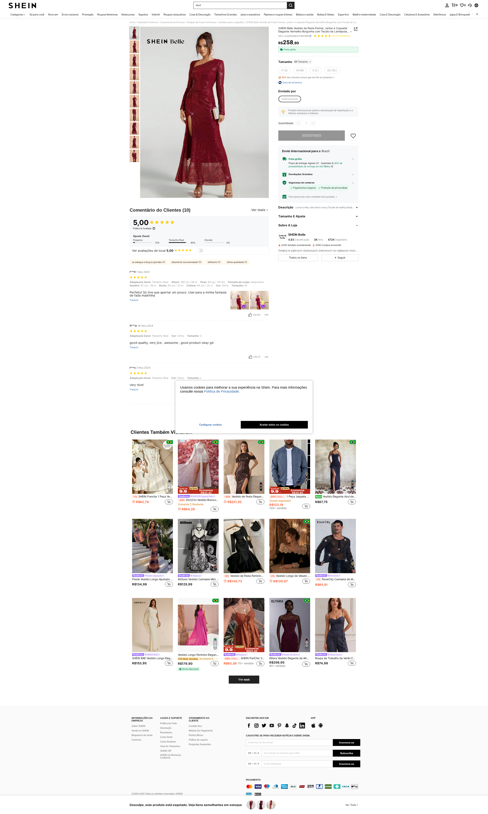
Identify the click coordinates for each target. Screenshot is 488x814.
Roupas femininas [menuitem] (107, 14)
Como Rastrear (168, 741)
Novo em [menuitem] (53, 14)
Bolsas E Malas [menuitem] (325, 14)
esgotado (311, 135)
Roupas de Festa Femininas (201, 22)
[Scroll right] (477, 14)
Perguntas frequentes (200, 744)
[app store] (313, 727)
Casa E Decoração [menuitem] (390, 14)
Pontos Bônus (196, 735)
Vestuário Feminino (148, 22)
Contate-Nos (195, 726)
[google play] (320, 727)
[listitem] (152, 476)
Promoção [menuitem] (87, 14)
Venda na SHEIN (140, 730)
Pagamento (253, 780)
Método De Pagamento (201, 730)
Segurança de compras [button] (302, 182)
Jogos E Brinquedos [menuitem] (461, 14)
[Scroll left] (472, 14)
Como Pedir (166, 737)
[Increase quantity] (313, 123)
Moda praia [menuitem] (128, 14)
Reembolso (166, 732)
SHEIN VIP (165, 751)
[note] (198, 490)
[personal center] (447, 5)
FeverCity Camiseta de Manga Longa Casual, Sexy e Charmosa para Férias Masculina (336, 579)
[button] (470, 5)
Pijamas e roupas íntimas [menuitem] (278, 14)
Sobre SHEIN (138, 726)
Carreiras (136, 739)
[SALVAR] (353, 135)
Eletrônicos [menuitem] (439, 14)
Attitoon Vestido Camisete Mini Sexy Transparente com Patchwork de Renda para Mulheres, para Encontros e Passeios (198, 579)
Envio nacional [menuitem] (70, 14)
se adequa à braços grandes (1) (148, 262)
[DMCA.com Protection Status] (257, 793)
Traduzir (134, 300)
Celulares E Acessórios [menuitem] (417, 14)
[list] (276, 725)
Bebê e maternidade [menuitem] (364, 14)
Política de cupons (198, 739)
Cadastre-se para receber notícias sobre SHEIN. (278, 735)
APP (313, 718)
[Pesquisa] (291, 5)
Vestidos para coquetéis (231, 22)
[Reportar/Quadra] (266, 315)
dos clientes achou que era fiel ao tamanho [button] (307, 77)
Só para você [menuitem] (37, 14)
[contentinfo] (303, 786)
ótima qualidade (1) (237, 262)
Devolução (165, 728)
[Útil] (250, 315)
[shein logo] (22, 5)
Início (132, 22)
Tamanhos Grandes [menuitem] (225, 14)
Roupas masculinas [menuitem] (175, 14)
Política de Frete (168, 723)
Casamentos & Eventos (172, 22)
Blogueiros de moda (142, 735)
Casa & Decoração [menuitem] (199, 14)
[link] (454, 5)
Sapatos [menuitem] (143, 14)
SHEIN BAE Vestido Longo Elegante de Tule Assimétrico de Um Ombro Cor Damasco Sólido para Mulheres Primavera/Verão (152, 658)
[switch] (199, 250)
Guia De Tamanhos (170, 746)
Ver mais (244, 679)
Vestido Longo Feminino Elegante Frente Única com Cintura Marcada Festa (198, 654)
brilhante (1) (214, 262)
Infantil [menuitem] (156, 14)
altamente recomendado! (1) (186, 262)
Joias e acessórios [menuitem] (250, 14)
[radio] (284, 70)
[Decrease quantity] (298, 123)
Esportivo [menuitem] (343, 14)
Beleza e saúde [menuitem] (304, 14)
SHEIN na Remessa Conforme (170, 756)
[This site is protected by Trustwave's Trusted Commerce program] (249, 793)
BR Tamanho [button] (301, 61)
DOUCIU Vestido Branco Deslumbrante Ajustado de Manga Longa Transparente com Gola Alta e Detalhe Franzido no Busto (199, 499)
